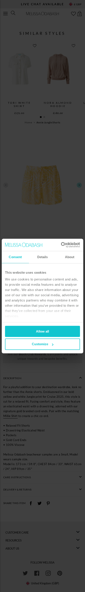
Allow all (42, 331)
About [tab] (70, 257)
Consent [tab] (15, 257)
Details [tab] (42, 257)
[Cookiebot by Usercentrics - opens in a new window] (61, 245)
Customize (40, 344)
